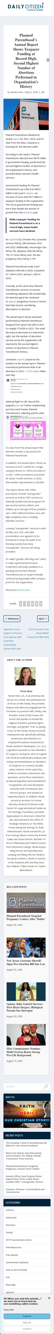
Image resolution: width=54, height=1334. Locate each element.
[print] (40, 604)
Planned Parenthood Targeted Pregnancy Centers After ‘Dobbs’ (23, 1167)
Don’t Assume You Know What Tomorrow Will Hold (38, 633)
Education (11, 1217)
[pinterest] (28, 604)
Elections (10, 1225)
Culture (10, 1210)
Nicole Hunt (26, 691)
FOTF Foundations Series (19, 1239)
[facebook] (20, 604)
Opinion (10, 1292)
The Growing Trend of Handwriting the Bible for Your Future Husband (26, 1144)
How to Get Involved (16, 1269)
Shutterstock (23, 589)
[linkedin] (32, 604)
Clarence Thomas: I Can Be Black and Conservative (25, 1190)
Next (42, 618)
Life (43, 92)
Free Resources (13, 1247)
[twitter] (24, 604)
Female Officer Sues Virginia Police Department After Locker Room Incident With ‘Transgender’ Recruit (24, 1179)
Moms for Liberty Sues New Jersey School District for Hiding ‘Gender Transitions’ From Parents (24, 1156)
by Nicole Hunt (15, 92)
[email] (36, 604)
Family (9, 1232)
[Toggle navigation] (48, 60)
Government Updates (17, 1262)
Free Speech (12, 1254)
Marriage (10, 1284)
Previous (13, 618)
